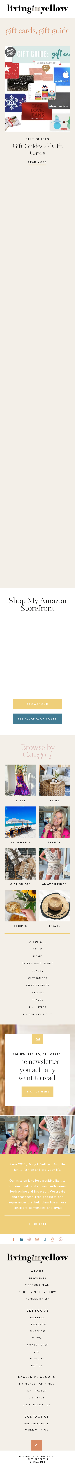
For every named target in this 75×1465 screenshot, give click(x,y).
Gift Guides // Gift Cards (38, 150)
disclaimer (38, 1462)
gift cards (21, 31)
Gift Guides (37, 139)
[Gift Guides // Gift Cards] (37, 89)
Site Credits (36, 1459)
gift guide (54, 31)
